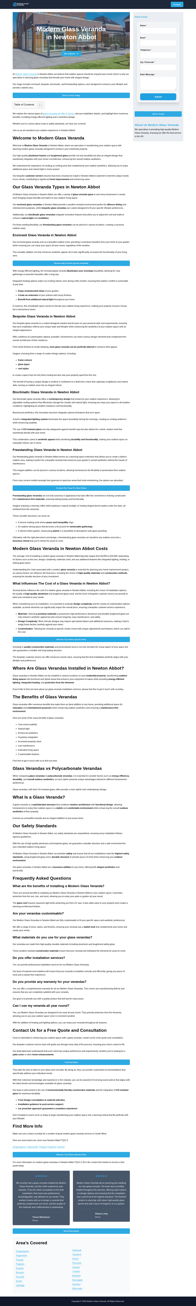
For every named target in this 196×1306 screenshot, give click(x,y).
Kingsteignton (19, 1147)
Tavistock (76, 1254)
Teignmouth (32, 1147)
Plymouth (76, 1263)
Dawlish (61, 1147)
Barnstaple (77, 1280)
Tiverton (76, 1271)
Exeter (19, 1281)
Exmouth (20, 1277)
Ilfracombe (77, 1288)
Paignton (51, 1147)
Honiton (76, 1267)
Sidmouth (76, 1250)
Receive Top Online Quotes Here (71, 639)
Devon (75, 1259)
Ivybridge (20, 1285)
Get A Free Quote (71, 1231)
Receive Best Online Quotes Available (71, 263)
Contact (177, 4)
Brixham (20, 1272)
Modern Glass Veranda (26, 74)
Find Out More (71, 1062)
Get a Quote (69, 54)
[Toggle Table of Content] (39, 105)
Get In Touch (158, 114)
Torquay (42, 1147)
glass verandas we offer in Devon (58, 113)
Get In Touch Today (71, 95)
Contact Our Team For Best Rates (71, 488)
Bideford (76, 1276)
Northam (76, 1284)
